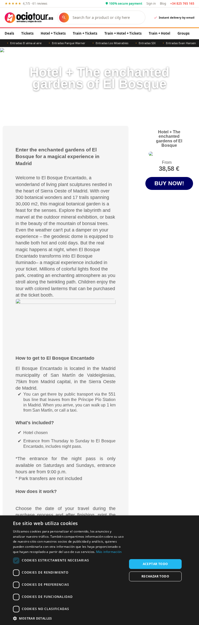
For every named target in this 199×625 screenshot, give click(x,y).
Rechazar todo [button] (155, 576)
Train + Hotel (159, 33)
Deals (9, 33)
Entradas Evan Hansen (176, 43)
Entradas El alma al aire (21, 43)
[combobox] (106, 17)
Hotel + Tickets (53, 33)
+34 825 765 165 (182, 3)
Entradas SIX (142, 43)
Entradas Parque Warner (63, 43)
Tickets (27, 33)
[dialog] (99, 570)
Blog (163, 3)
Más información (109, 552)
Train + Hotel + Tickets (122, 33)
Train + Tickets (85, 33)
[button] (68, 618)
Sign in (151, 3)
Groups (183, 33)
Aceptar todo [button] (155, 564)
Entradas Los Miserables (107, 43)
